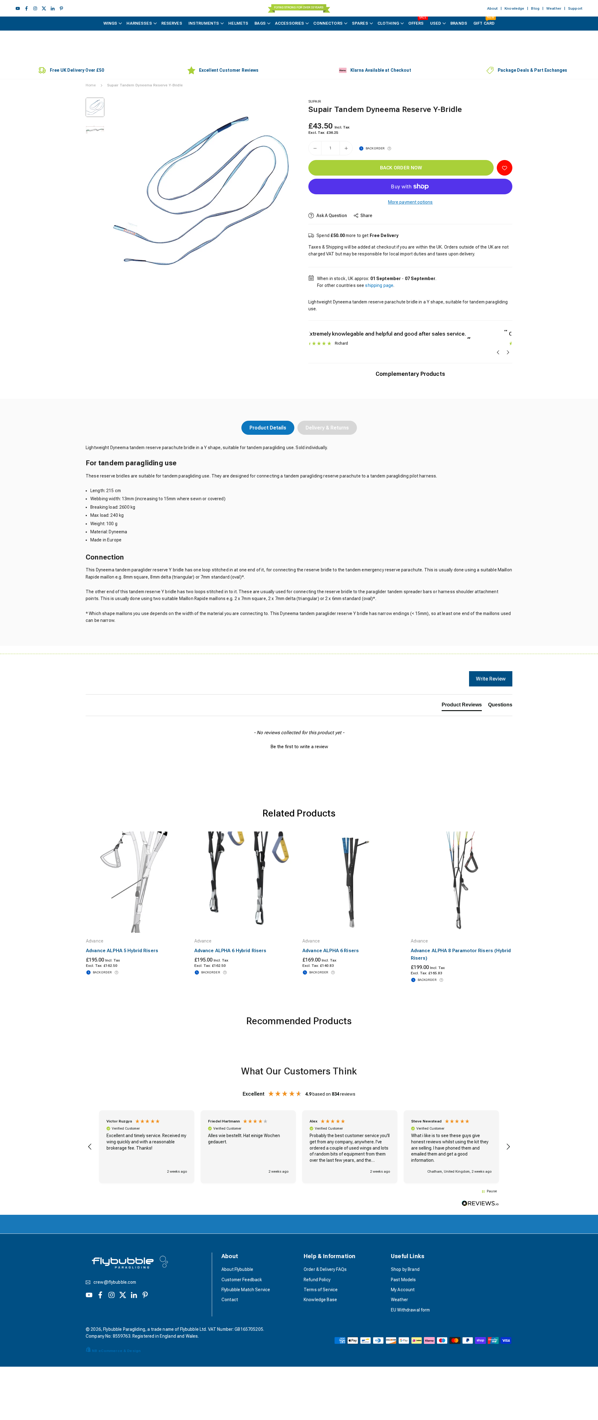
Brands (458, 23)
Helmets (238, 23)
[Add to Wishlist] (504, 168)
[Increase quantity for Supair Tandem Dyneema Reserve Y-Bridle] (346, 148)
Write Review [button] (490, 679)
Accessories (289, 23)
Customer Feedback (241, 1279)
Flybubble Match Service (245, 1289)
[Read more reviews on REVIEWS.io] (480, 1204)
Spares (360, 23)
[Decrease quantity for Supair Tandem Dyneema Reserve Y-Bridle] (315, 148)
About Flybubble (237, 1269)
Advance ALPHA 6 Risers (330, 950)
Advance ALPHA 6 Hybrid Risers (230, 950)
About (492, 8)
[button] (279, 190)
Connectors (327, 23)
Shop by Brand (405, 1269)
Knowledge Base (320, 1299)
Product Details (267, 428)
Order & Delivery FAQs (325, 1269)
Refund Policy (317, 1279)
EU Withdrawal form (410, 1309)
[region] (299, 1147)
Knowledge (514, 8)
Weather (553, 8)
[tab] (462, 706)
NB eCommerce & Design (116, 1351)
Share (366, 215)
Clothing (388, 23)
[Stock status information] (389, 148)
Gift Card (484, 21)
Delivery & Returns (327, 428)
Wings (110, 23)
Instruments (203, 23)
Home (91, 85)
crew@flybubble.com (114, 1282)
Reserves (171, 23)
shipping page (379, 285)
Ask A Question (331, 215)
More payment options (410, 202)
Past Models (403, 1279)
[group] (200, 191)
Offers (417, 21)
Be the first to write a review (299, 746)
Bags (260, 23)
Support (575, 8)
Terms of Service (321, 1289)
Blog (535, 8)
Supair (314, 101)
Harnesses (139, 23)
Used (435, 23)
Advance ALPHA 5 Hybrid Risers (122, 950)
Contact (229, 1299)
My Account (403, 1289)
